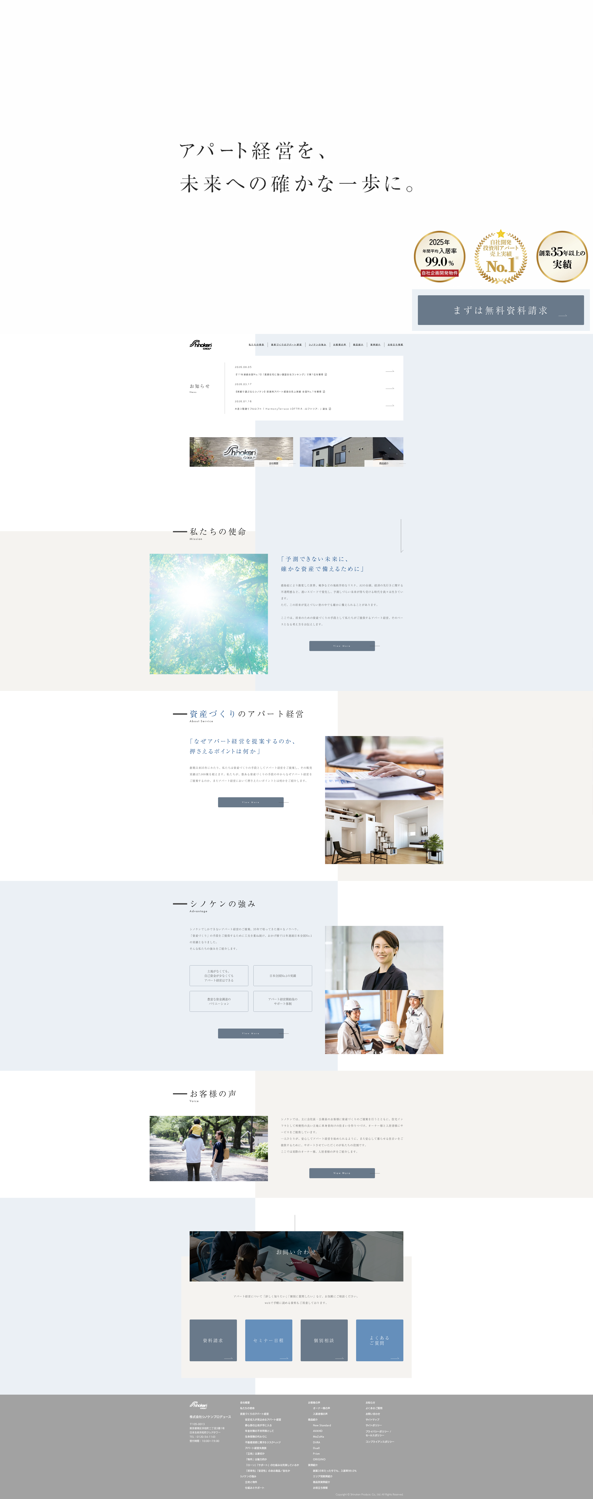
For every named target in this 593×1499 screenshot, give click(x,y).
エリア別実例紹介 (322, 1476)
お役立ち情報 (395, 345)
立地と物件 (251, 1482)
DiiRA (316, 1442)
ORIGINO (319, 1459)
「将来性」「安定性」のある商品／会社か (267, 1471)
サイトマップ (373, 1419)
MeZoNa (318, 1436)
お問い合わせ (373, 1414)
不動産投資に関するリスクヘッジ (263, 1442)
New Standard (322, 1425)
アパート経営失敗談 (256, 1448)
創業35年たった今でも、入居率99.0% (335, 1471)
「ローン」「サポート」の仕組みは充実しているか (272, 1465)
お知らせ (370, 1402)
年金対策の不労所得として (259, 1431)
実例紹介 (375, 345)
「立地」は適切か (255, 1453)
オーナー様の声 (321, 1408)
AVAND (318, 1431)
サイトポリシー (374, 1425)
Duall (316, 1448)
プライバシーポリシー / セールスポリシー (378, 1433)
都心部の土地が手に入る (258, 1425)
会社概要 (245, 1402)
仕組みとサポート (254, 1488)
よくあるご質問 (374, 1408)
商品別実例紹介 (321, 1482)
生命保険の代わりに (256, 1436)
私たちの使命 (256, 345)
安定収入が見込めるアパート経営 (263, 1419)
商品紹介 (358, 345)
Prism (316, 1453)
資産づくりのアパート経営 (286, 345)
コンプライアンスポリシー (380, 1442)
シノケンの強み (317, 345)
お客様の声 (339, 345)
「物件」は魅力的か (256, 1459)
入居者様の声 (320, 1414)
